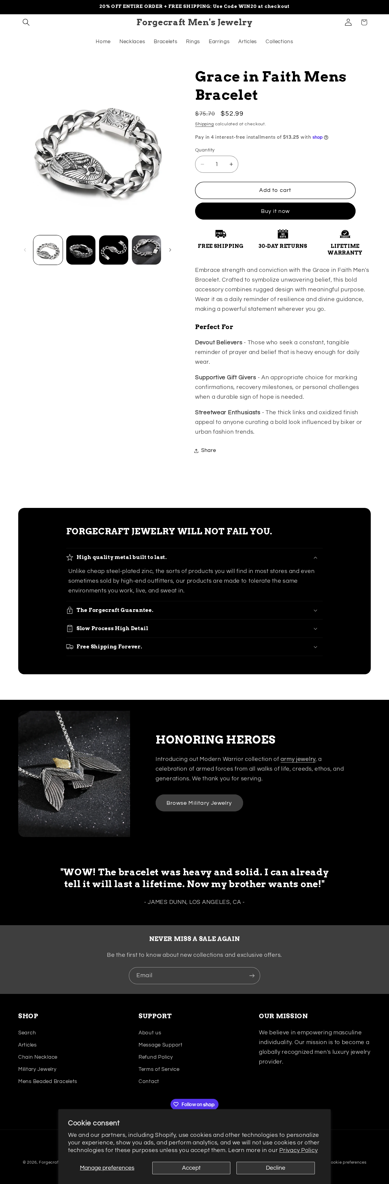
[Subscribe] (252, 975)
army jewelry (298, 759)
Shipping (204, 124)
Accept (191, 1168)
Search (27, 1033)
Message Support (161, 1045)
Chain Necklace (37, 1057)
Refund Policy (156, 1057)
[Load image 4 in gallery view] (146, 250)
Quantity (205, 150)
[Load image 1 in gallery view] (48, 250)
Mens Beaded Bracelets (47, 1081)
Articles (27, 1045)
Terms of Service (159, 1069)
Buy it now (275, 211)
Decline (275, 1168)
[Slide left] (25, 250)
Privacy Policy (298, 1150)
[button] (26, 22)
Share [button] (208, 450)
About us (150, 1033)
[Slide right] (170, 250)
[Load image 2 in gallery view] (80, 250)
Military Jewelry (37, 1069)
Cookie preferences (347, 1162)
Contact (149, 1081)
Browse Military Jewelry (199, 803)
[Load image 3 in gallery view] (113, 250)
